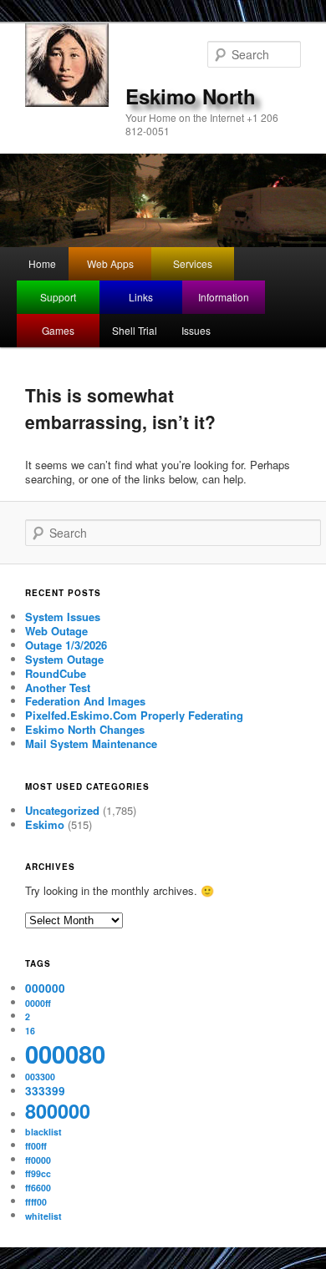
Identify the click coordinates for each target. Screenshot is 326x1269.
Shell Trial (134, 330)
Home (42, 263)
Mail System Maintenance (91, 743)
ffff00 (36, 1202)
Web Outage (56, 631)
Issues (196, 330)
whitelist (43, 1216)
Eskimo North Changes (85, 729)
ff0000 (38, 1160)
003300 (40, 1076)
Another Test (57, 687)
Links (141, 297)
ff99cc (38, 1173)
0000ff (38, 1003)
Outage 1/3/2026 (66, 645)
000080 (65, 1053)
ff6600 (38, 1187)
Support (58, 297)
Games (58, 330)
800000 (57, 1111)
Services (192, 263)
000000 (45, 988)
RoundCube (55, 673)
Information (223, 297)
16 (30, 1030)
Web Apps (110, 263)
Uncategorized (62, 810)
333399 (45, 1091)
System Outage (64, 659)
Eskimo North (190, 96)
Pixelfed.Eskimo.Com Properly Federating (134, 715)
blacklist (43, 1131)
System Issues (62, 616)
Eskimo (44, 824)
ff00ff (36, 1146)
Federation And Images (85, 701)
